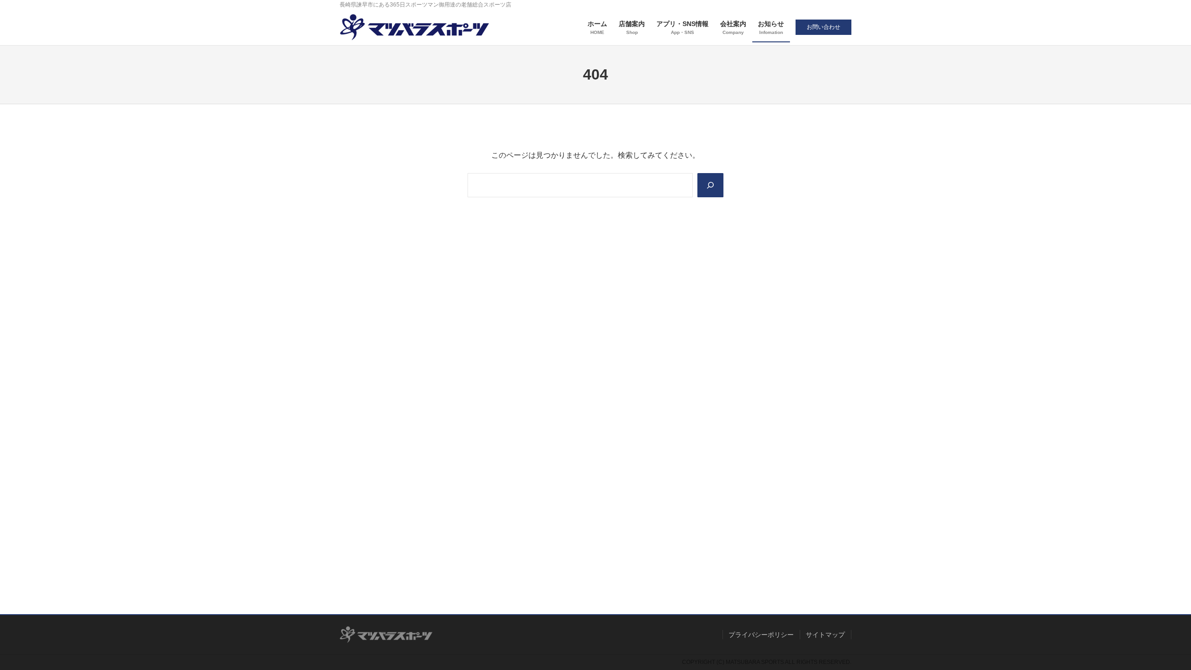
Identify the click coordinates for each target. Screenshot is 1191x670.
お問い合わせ (823, 27)
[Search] (710, 185)
